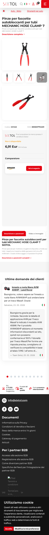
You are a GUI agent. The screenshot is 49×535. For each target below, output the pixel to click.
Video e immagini (36, 234)
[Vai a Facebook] (4, 409)
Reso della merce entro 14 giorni (19, 430)
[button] (7, 377)
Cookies (6, 434)
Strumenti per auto (35, 11)
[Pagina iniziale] (4, 11)
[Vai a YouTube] (16, 409)
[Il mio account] (33, 4)
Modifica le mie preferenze (27, 529)
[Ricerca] (21, 4)
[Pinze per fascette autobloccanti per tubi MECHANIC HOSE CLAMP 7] (24, 54)
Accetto (8, 529)
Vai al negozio (34, 168)
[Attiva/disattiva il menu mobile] (45, 4)
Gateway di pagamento (14, 438)
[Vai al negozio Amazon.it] (11, 168)
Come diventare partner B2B (17, 463)
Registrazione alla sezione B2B (17, 459)
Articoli (5, 442)
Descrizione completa (12, 34)
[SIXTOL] (10, 4)
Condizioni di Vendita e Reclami (18, 426)
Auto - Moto (16, 11)
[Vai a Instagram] (10, 409)
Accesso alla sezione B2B (15, 455)
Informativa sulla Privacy (14, 422)
